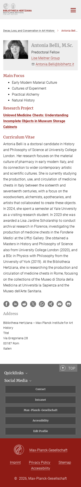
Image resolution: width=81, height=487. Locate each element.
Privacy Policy (39, 462)
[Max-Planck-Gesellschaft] (21, 450)
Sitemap (65, 462)
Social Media (16, 380)
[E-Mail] (59, 304)
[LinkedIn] (15, 304)
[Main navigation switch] (73, 10)
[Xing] (51, 304)
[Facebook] (6, 304)
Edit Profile (40, 431)
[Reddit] (24, 304)
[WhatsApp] (42, 304)
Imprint (15, 462)
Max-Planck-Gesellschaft (40, 410)
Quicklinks (14, 373)
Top (71, 368)
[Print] (68, 304)
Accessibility (41, 420)
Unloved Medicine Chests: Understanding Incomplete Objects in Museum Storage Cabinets (35, 121)
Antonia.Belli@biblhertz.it (55, 64)
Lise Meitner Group (45, 58)
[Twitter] (33, 304)
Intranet (40, 399)
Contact (41, 389)
